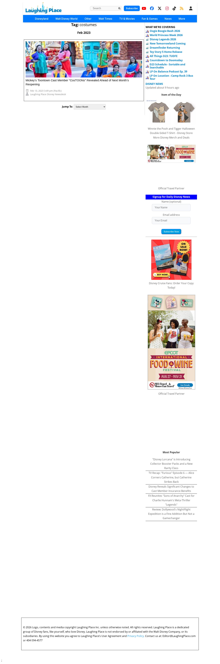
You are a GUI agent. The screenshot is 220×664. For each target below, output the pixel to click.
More (182, 18)
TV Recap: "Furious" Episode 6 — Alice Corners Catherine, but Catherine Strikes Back (171, 477)
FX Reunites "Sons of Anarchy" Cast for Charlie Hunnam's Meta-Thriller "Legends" (171, 500)
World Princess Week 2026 (166, 35)
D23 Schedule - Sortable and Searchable (167, 66)
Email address (171, 215)
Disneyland (41, 18)
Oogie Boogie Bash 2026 (165, 31)
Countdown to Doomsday (166, 60)
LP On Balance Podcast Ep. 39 (168, 71)
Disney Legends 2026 (163, 39)
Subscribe (132, 8)
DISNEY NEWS (154, 83)
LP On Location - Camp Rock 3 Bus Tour (171, 77)
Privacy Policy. (135, 636)
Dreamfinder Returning (165, 47)
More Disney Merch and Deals (171, 137)
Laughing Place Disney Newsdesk (48, 94)
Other (88, 18)
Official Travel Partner (171, 188)
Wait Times (105, 18)
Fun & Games (150, 18)
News (168, 18)
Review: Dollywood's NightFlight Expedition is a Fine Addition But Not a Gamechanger (171, 514)
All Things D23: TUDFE (163, 56)
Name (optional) (171, 201)
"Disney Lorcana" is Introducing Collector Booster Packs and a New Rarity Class (171, 464)
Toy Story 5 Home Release (166, 52)
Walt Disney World (66, 18)
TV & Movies (127, 18)
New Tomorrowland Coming (168, 43)
